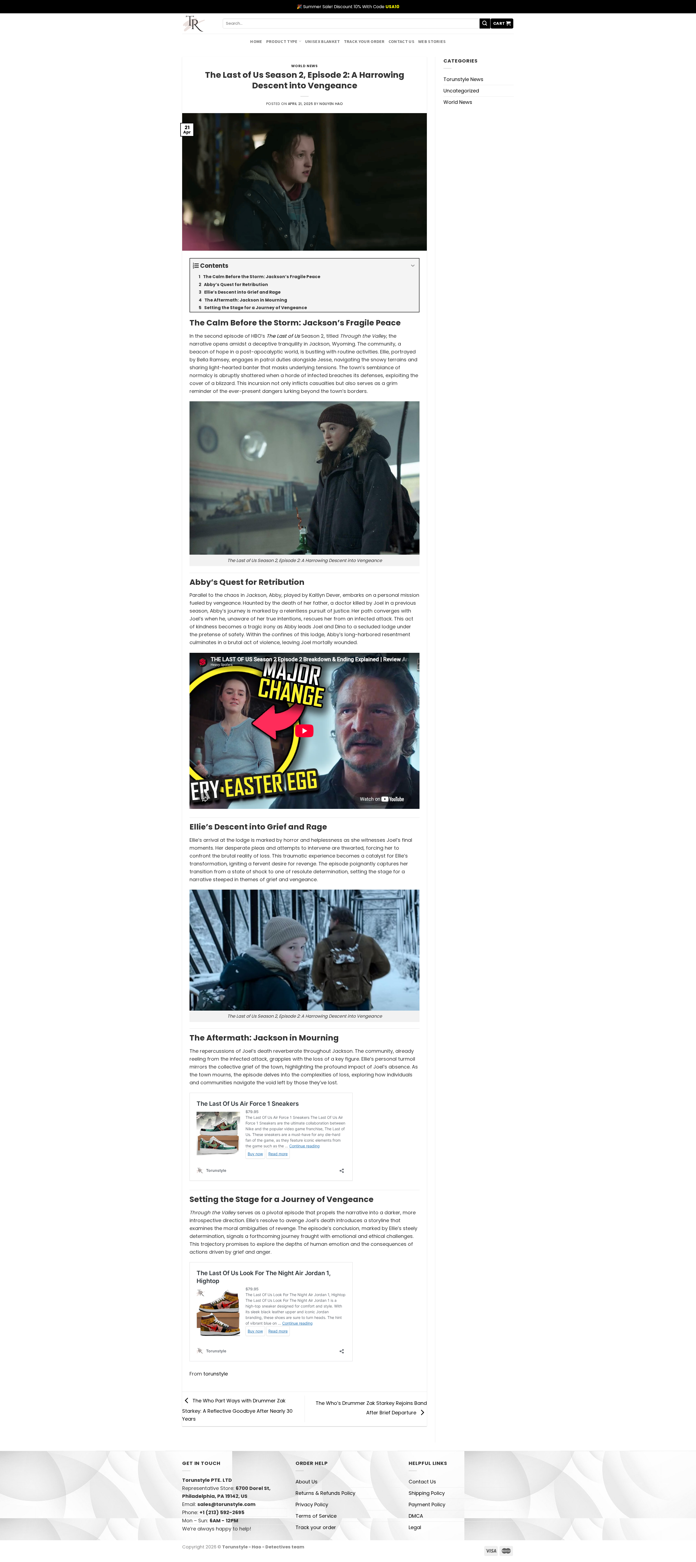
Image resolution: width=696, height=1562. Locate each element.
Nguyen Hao (331, 103)
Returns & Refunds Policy (325, 1493)
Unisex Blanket (322, 41)
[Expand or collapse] (412, 265)
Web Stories (432, 41)
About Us (307, 1481)
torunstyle (215, 1373)
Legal (415, 1527)
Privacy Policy (312, 1504)
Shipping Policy (427, 1493)
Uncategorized (461, 90)
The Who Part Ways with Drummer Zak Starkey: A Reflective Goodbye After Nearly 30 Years (237, 1409)
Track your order (364, 41)
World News (304, 66)
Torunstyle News (463, 79)
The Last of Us (283, 336)
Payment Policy (427, 1504)
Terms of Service (316, 1516)
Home (256, 41)
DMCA (416, 1516)
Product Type (282, 41)
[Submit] (485, 23)
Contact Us (401, 41)
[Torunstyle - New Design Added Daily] (198, 23)
